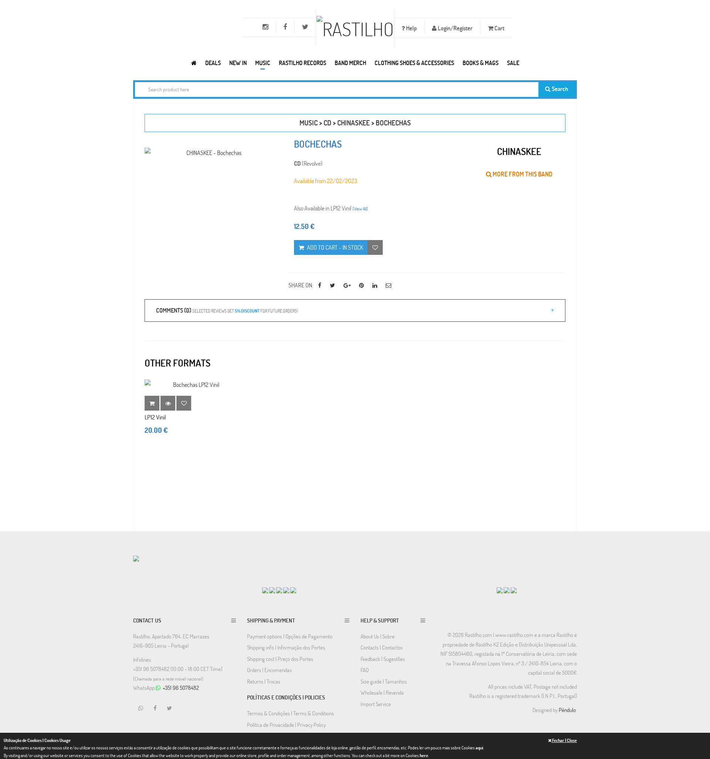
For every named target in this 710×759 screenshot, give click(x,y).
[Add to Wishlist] (183, 403)
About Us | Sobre (378, 636)
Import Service (376, 704)
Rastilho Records (302, 63)
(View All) (360, 209)
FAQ (365, 670)
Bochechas (393, 122)
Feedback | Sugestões (383, 658)
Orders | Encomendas (269, 670)
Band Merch (350, 63)
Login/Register (455, 28)
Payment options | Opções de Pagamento (289, 636)
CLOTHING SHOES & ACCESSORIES (414, 63)
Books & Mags (480, 63)
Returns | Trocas (263, 681)
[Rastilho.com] (193, 63)
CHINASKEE (353, 122)
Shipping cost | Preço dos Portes (280, 658)
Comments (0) (227, 310)
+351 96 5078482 (181, 687)
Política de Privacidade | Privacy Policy (286, 724)
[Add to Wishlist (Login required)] (375, 247)
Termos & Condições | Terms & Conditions (290, 713)
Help (411, 28)
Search (559, 88)
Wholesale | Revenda (382, 692)
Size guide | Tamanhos (384, 681)
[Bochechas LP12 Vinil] (193, 384)
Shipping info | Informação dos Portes (286, 647)
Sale (513, 63)
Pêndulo (567, 710)
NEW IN (238, 63)
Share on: (300, 285)
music (309, 122)
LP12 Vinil (155, 417)
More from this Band (521, 174)
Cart (498, 28)
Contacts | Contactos (382, 647)
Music (262, 63)
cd (327, 122)
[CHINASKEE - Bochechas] (211, 153)
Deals (213, 63)
